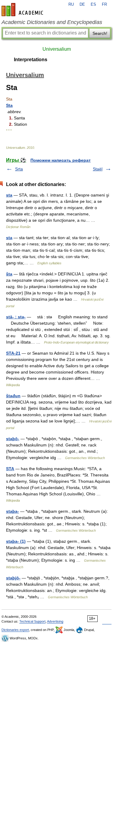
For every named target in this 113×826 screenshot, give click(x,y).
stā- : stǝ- (16, 316)
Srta (19, 169)
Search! (100, 33)
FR (104, 4)
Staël (97, 169)
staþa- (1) (16, 541)
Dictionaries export (15, 630)
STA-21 (13, 353)
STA (10, 468)
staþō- (12, 438)
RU (71, 4)
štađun (13, 395)
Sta (9, 105)
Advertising (55, 621)
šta (9, 274)
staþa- (12, 511)
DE (82, 4)
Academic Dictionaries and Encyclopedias (52, 22)
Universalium (56, 49)
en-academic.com (23, 9)
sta (9, 195)
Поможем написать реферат (60, 160)
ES (93, 4)
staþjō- (13, 577)
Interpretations (30, 59)
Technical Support (32, 621)
